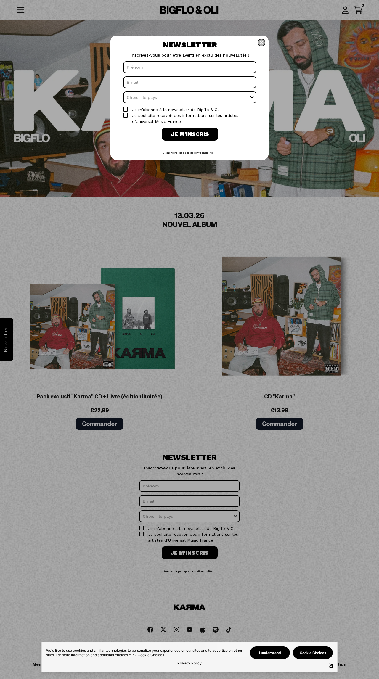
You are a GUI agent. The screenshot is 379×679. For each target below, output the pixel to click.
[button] (261, 42)
